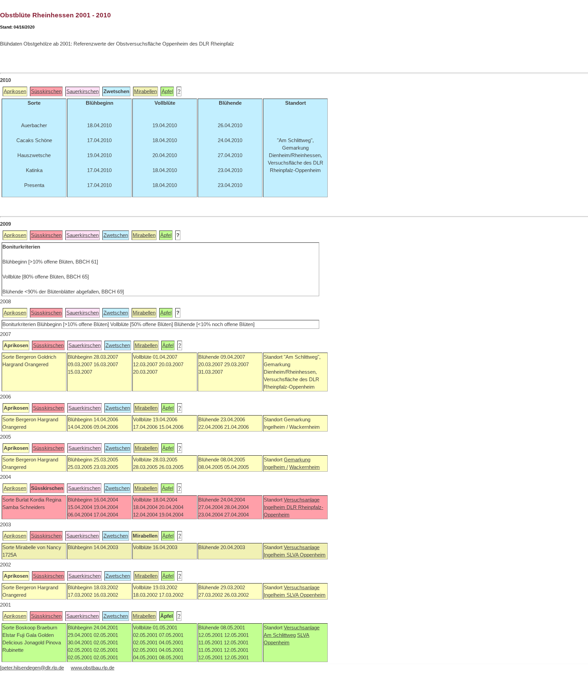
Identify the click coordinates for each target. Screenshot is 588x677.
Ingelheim (275, 507)
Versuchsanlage (302, 500)
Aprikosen (15, 91)
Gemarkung (297, 459)
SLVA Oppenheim (306, 555)
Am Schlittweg (280, 635)
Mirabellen (145, 91)
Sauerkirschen (82, 91)
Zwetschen (115, 235)
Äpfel (167, 91)
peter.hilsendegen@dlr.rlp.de (32, 668)
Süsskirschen (46, 91)
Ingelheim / (276, 467)
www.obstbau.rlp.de (92, 668)
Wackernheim (304, 467)
